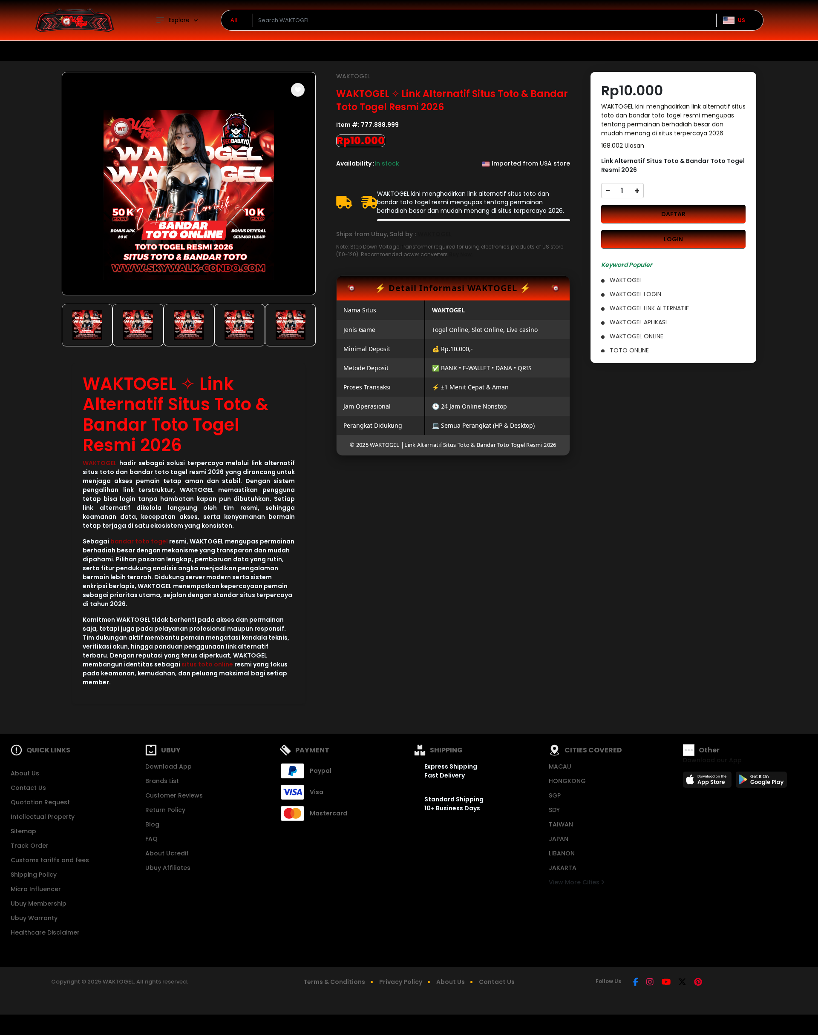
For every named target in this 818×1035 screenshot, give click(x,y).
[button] (298, 90)
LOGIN (673, 239)
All (234, 20)
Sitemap (23, 831)
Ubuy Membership (38, 903)
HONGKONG (567, 781)
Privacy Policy (400, 982)
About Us (25, 773)
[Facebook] (636, 982)
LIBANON (562, 853)
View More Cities (575, 882)
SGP (555, 795)
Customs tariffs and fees (50, 860)
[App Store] (708, 782)
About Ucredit (167, 853)
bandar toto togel (139, 541)
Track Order (30, 845)
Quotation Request (40, 802)
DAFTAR (673, 214)
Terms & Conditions (334, 982)
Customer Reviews (174, 795)
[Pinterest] (698, 982)
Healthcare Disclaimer (45, 932)
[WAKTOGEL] (74, 20)
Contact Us (28, 787)
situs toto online (207, 664)
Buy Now (460, 254)
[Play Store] (761, 782)
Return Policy (165, 810)
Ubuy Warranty (34, 918)
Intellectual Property (43, 816)
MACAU (560, 766)
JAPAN (558, 839)
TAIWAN (561, 824)
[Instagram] (650, 982)
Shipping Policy (34, 874)
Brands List (162, 781)
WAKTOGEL (100, 463)
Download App (168, 766)
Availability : (355, 163)
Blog (152, 824)
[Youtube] (666, 982)
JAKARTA (562, 867)
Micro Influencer (36, 889)
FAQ (151, 839)
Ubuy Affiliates (167, 867)
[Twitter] (682, 982)
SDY (554, 810)
